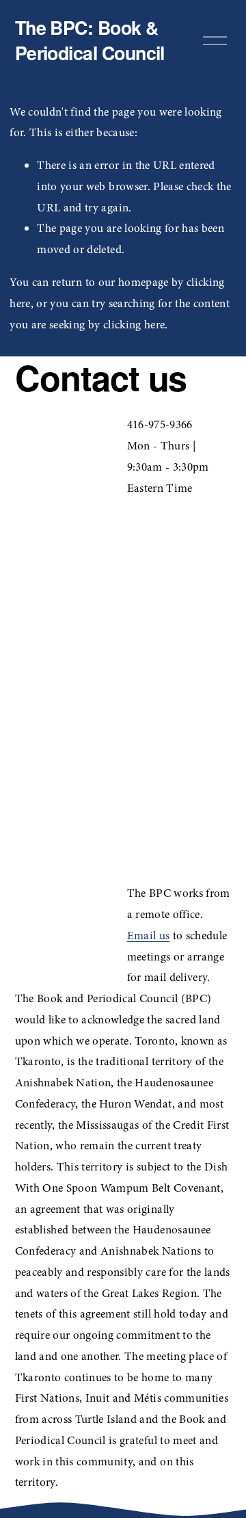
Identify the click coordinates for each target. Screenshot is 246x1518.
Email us (148, 935)
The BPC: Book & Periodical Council (90, 40)
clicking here (134, 324)
